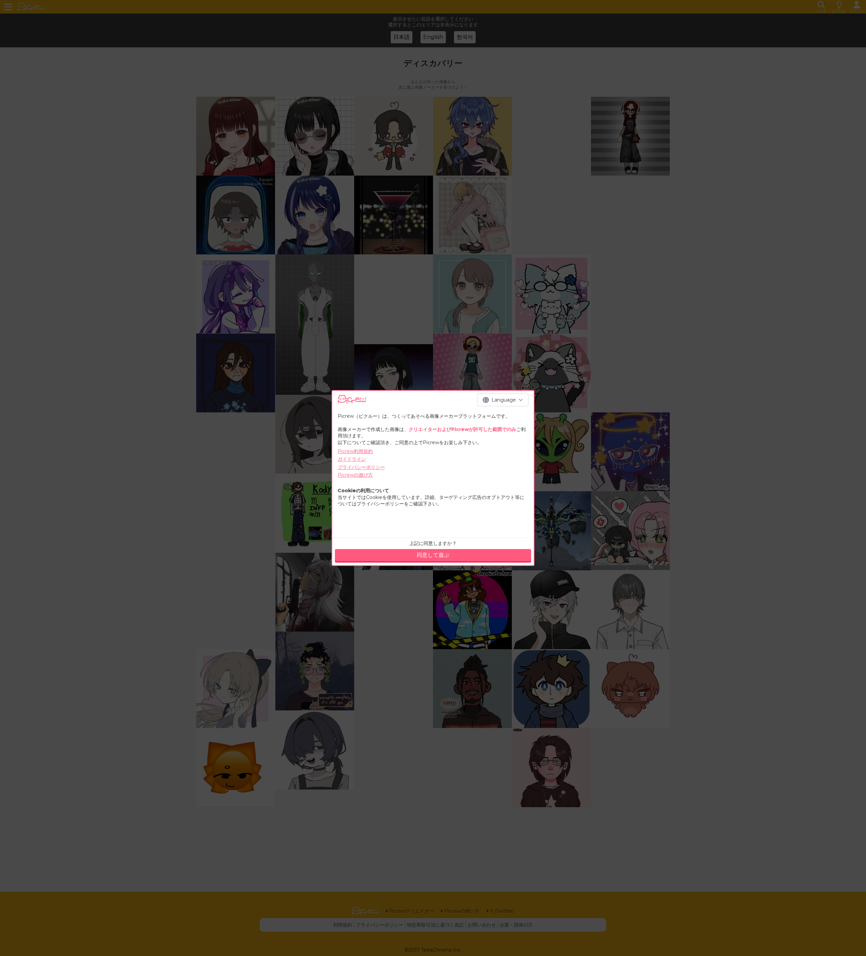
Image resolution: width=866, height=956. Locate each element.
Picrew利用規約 (355, 451)
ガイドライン (352, 459)
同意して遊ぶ (433, 555)
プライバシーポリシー (361, 467)
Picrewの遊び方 (355, 475)
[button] (502, 399)
